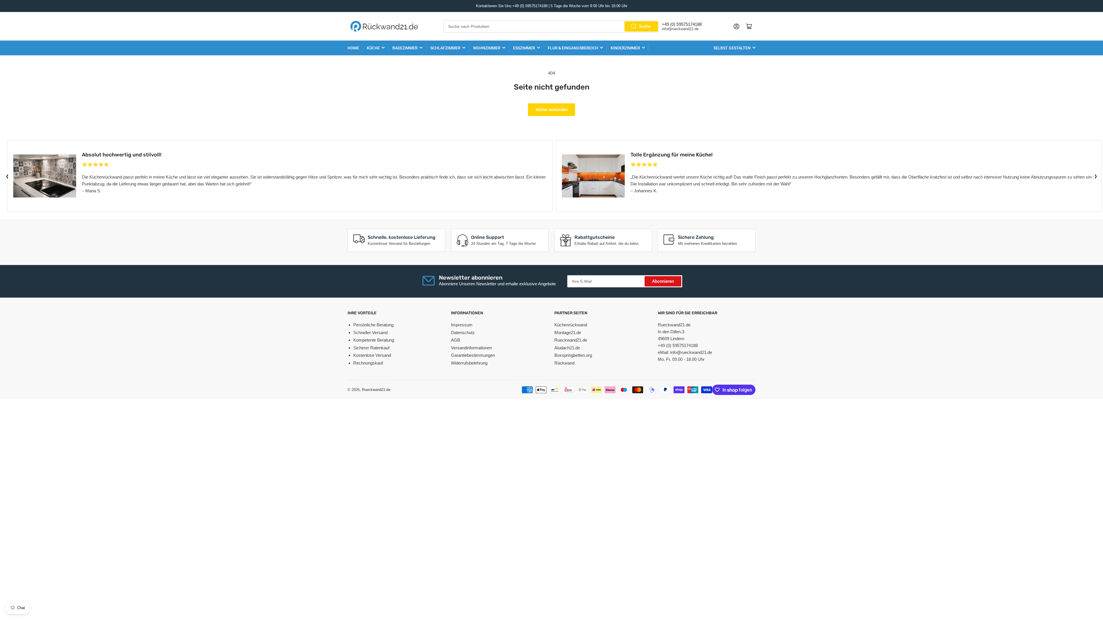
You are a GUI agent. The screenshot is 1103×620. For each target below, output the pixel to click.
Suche (645, 26)
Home (353, 48)
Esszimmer (524, 48)
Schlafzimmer (445, 48)
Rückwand (564, 363)
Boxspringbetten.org (573, 355)
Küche (373, 48)
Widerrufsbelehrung (469, 363)
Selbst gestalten (732, 48)
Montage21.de (567, 332)
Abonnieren (663, 281)
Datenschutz (463, 332)
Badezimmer (405, 48)
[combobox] (551, 26)
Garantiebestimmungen (473, 355)
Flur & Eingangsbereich (573, 48)
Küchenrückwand (570, 324)
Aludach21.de (567, 347)
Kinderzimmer (625, 48)
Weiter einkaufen (551, 109)
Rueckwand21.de (570, 340)
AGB (455, 340)
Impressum (462, 324)
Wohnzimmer (486, 48)
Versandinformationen (471, 347)
